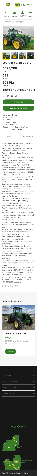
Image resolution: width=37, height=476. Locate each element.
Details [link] (10, 351)
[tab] (6, 55)
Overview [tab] (9, 136)
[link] (22, 14)
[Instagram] (18, 426)
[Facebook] (12, 426)
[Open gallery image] (18, 38)
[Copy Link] (16, 96)
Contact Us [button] (18, 102)
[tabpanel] (18, 38)
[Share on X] (8, 96)
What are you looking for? (14, 22)
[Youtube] (22, 426)
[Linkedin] (25, 426)
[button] (6, 14)
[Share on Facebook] (4, 96)
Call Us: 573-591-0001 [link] (18, 108)
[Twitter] (15, 426)
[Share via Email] (12, 96)
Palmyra (13, 125)
